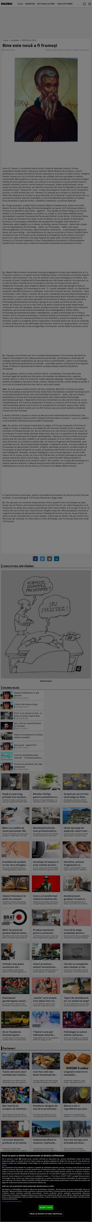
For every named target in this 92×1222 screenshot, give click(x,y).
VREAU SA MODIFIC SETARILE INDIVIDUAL (46, 1214)
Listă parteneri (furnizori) (11, 1201)
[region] (46, 1187)
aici (50, 1176)
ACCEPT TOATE (46, 1207)
